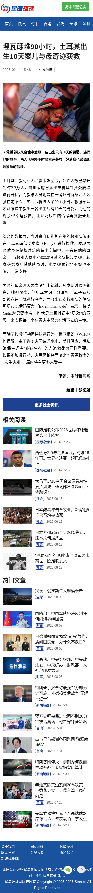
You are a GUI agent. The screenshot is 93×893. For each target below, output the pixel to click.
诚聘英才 (67, 847)
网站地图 (37, 847)
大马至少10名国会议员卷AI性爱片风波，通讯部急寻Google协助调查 (61, 486)
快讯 (22, 24)
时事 (35, 24)
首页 (9, 24)
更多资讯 (47, 405)
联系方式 (8, 853)
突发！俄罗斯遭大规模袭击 (59, 591)
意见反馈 (37, 853)
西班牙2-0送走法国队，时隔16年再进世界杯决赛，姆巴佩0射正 (62, 458)
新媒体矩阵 (10, 859)
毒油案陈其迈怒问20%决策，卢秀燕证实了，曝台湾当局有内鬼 (61, 790)
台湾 (60, 24)
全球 (73, 24)
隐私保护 (67, 853)
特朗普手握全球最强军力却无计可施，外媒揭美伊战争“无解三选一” (61, 693)
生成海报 (45, 70)
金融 (86, 24)
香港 (48, 24)
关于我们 (8, 847)
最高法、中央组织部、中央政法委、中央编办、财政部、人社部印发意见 (61, 664)
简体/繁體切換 (75, 7)
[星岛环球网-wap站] (20, 9)
